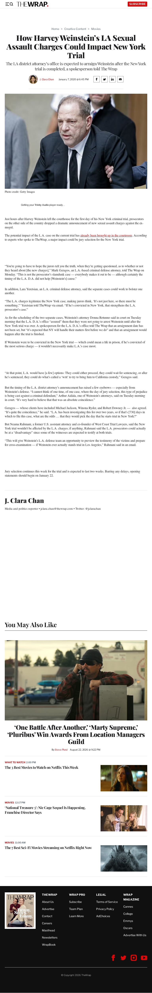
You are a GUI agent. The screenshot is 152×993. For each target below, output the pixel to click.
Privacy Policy (105, 909)
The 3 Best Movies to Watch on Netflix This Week (41, 767)
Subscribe (137, 4)
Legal (101, 894)
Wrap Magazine (131, 897)
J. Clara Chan (47, 79)
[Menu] (9, 4)
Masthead (48, 930)
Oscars (127, 928)
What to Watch (15, 762)
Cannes (128, 906)
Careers (47, 923)
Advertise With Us (134, 935)
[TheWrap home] (32, 4)
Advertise (48, 909)
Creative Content (75, 29)
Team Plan (76, 909)
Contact (47, 916)
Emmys (128, 920)
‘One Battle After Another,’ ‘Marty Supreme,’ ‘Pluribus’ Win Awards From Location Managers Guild (76, 734)
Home (55, 29)
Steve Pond (61, 749)
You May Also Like (31, 624)
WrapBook (49, 944)
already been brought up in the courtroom (106, 235)
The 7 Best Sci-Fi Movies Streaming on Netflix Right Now (48, 847)
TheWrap (49, 894)
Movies (96, 29)
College (128, 913)
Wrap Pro (77, 894)
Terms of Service (107, 901)
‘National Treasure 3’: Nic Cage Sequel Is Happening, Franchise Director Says (45, 810)
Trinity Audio (42, 205)
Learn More (76, 916)
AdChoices (103, 916)
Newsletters (49, 937)
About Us (48, 901)
